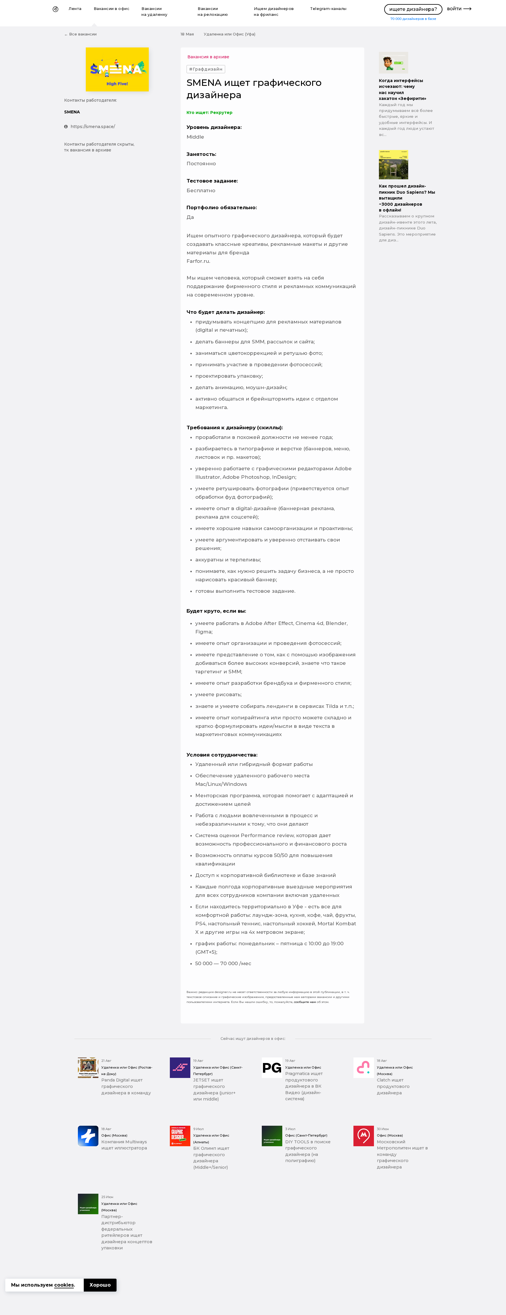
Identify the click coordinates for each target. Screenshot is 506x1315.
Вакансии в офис (112, 8)
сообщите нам (305, 1002)
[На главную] (55, 13)
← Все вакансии (80, 34)
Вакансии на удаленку (154, 11)
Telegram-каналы (328, 8)
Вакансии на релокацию (213, 11)
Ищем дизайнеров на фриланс (274, 11)
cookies (64, 1285)
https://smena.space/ (93, 126)
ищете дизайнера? (413, 9)
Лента (75, 8)
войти (454, 8)
